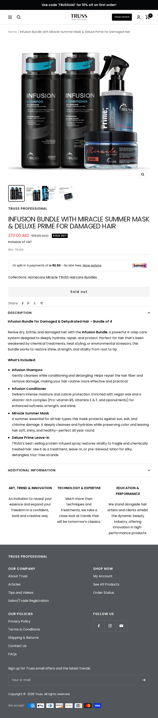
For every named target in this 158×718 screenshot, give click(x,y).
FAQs (12, 654)
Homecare (36, 277)
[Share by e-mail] (41, 303)
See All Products (106, 584)
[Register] (144, 680)
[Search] (19, 17)
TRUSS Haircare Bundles (78, 277)
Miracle (52, 277)
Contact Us (17, 645)
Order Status (103, 592)
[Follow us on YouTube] (121, 626)
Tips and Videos (20, 592)
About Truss (18, 576)
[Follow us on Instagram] (110, 626)
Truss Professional (27, 208)
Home (12, 32)
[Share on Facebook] (22, 303)
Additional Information (32, 470)
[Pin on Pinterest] (28, 303)
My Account (103, 576)
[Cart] (147, 17)
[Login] (139, 17)
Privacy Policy (19, 621)
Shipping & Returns (23, 637)
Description (20, 312)
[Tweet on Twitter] (34, 303)
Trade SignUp (121, 17)
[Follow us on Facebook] (99, 626)
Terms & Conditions (24, 629)
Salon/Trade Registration (28, 600)
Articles (14, 584)
